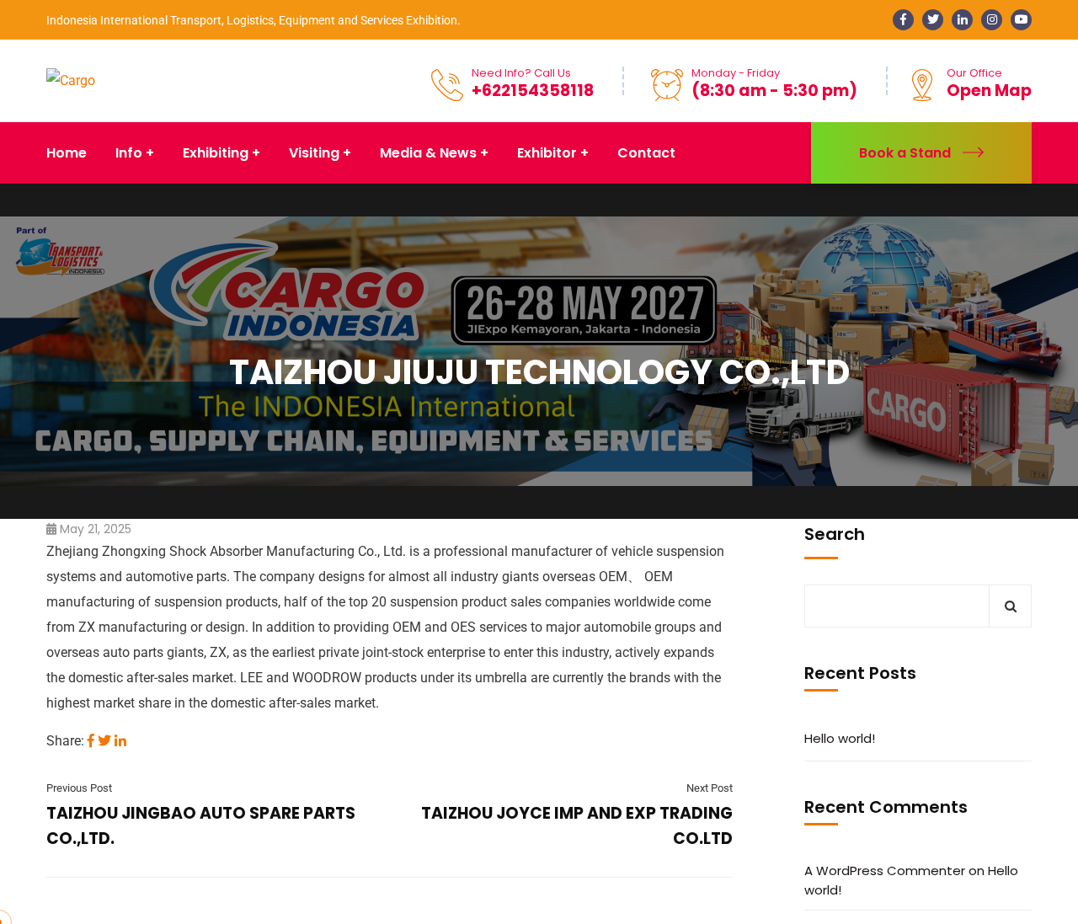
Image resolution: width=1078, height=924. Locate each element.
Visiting (314, 153)
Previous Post (79, 788)
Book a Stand (905, 153)
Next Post (709, 788)
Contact (646, 153)
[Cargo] (70, 80)
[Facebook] (91, 741)
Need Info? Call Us (521, 73)
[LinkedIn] (120, 741)
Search (834, 534)
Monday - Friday (735, 73)
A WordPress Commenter (884, 870)
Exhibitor (547, 153)
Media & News (428, 153)
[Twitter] (104, 741)
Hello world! (839, 738)
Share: (65, 741)
